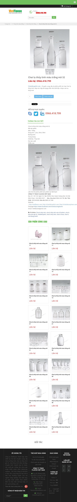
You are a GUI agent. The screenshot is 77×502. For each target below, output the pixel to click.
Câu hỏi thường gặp (38, 457)
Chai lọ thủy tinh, (41, 212)
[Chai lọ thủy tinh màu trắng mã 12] (61, 261)
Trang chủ (8, 24)
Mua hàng (38, 96)
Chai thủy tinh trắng (31, 24)
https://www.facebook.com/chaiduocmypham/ (48, 206)
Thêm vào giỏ (48, 96)
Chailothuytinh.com (34, 86)
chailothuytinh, (42, 214)
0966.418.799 (41, 13)
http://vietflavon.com (35, 204)
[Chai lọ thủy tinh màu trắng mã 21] (38, 313)
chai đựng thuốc (33, 216)
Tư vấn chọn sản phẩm (38, 459)
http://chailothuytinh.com (51, 204)
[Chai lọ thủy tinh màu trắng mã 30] (61, 339)
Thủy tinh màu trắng (18, 24)
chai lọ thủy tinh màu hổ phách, (55, 212)
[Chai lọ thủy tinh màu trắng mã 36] (38, 392)
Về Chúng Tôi (16, 453)
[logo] (15, 12)
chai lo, (67, 214)
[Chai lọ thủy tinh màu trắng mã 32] (61, 418)
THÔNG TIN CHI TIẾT (35, 121)
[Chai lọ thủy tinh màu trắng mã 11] (38, 235)
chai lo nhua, (61, 214)
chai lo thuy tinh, (52, 214)
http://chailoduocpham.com (68, 204)
